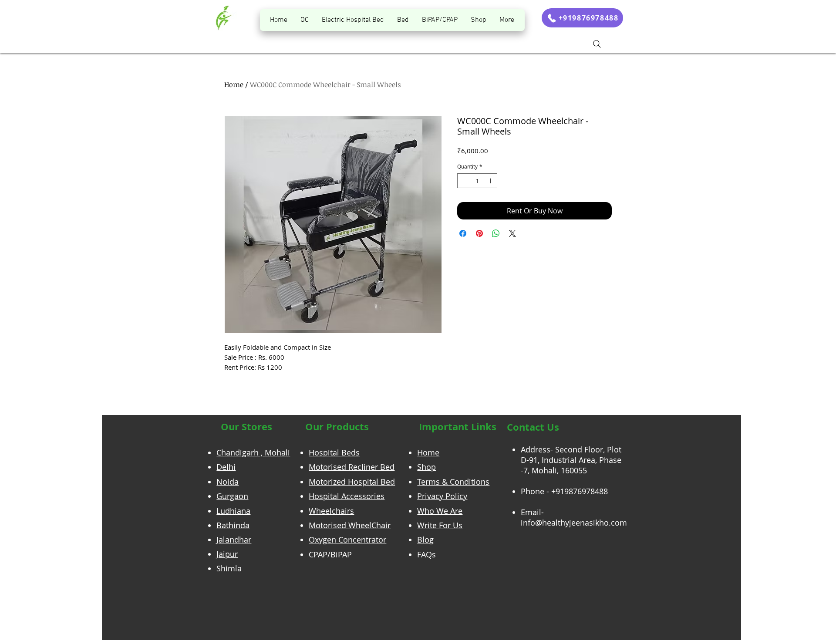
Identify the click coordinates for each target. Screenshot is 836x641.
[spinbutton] (477, 181)
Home (233, 84)
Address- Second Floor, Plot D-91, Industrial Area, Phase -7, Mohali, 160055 (571, 460)
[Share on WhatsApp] (496, 233)
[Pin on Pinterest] (479, 233)
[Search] (597, 44)
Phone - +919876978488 (564, 491)
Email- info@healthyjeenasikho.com (574, 517)
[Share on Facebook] (463, 233)
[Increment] (491, 181)
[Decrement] (463, 181)
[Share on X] (512, 233)
